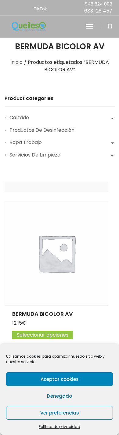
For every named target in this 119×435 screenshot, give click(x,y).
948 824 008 (98, 4)
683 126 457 (98, 10)
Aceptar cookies (60, 379)
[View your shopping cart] (110, 26)
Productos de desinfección (41, 130)
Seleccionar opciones (42, 334)
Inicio (16, 62)
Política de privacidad (59, 426)
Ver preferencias (59, 413)
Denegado (59, 396)
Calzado (19, 117)
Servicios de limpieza (34, 154)
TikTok (40, 9)
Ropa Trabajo (25, 142)
